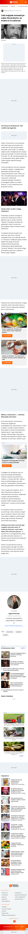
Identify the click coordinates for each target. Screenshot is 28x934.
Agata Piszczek (8, 10)
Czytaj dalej (7, 336)
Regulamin (22, 926)
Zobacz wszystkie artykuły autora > (14, 626)
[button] (27, 929)
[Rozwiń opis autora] (14, 623)
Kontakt (16, 926)
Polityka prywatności (8, 926)
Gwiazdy (13, 6)
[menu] (26, 2)
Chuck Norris (10, 632)
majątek (5, 635)
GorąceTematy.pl (4, 6)
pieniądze (18, 632)
